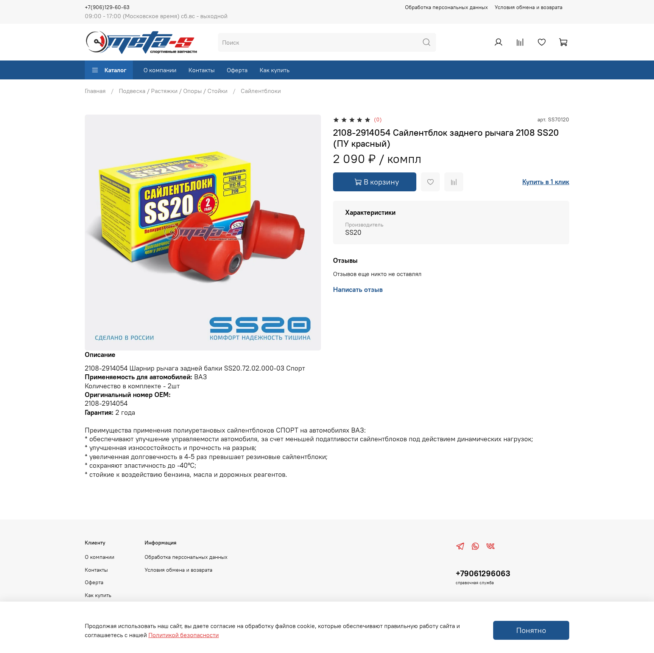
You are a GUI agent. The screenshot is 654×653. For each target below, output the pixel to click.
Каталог (115, 70)
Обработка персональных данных (446, 7)
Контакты (201, 70)
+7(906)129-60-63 (107, 7)
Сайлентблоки (261, 91)
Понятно (531, 630)
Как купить (275, 70)
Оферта (237, 70)
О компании (159, 70)
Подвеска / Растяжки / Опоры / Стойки (173, 91)
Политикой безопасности (183, 635)
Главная (95, 91)
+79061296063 (483, 573)
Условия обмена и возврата (528, 7)
